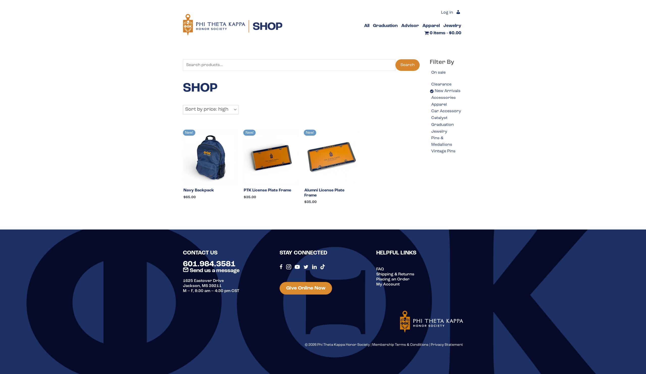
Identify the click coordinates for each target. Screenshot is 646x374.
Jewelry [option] (439, 132)
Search (407, 65)
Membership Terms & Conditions (400, 345)
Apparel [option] (439, 105)
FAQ (380, 269)
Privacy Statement (447, 345)
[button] (210, 109)
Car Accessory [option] (446, 111)
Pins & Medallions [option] (441, 141)
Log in (447, 13)
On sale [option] (438, 73)
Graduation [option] (442, 125)
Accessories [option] (443, 98)
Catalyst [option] (439, 118)
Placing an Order (393, 279)
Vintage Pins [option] (443, 151)
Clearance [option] (441, 84)
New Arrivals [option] (448, 91)
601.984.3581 (209, 264)
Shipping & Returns (395, 274)
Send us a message (214, 271)
